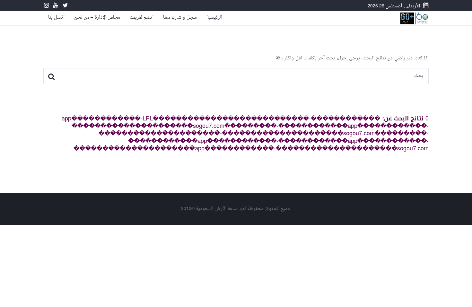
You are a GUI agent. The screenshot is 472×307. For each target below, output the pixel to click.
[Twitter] (63, 6)
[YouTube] (54, 6)
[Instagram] (46, 6)
